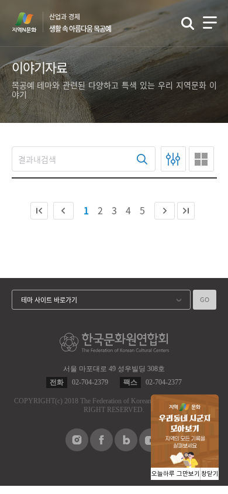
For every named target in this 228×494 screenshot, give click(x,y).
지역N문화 (30, 22)
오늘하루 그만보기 (175, 474)
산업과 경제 (80, 23)
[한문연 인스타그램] (76, 448)
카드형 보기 (201, 159)
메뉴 (210, 22)
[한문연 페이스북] (101, 448)
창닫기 (210, 474)
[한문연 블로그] (126, 448)
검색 (187, 23)
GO (204, 299)
